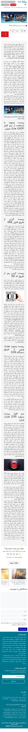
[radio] (20, 554)
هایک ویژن (25, 7)
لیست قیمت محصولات (5, 5)
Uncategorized (19, 7)
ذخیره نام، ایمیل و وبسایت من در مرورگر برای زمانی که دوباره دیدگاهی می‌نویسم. (13, 624)
